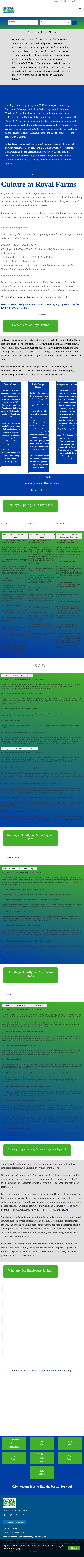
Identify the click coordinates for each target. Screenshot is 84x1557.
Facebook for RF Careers (14, 1522)
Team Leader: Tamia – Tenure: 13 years (42, 535)
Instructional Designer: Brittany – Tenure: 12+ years (24, 1005)
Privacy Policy (12, 1548)
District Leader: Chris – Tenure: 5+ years (19, 868)
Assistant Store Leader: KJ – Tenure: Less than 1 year (69, 535)
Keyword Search (11, 19)
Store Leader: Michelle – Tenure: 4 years (17, 676)
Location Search (43, 19)
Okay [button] (74, 1548)
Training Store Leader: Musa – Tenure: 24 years (20, 749)
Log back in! (73, 1)
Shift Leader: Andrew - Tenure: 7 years (15, 535)
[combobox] (23, 23)
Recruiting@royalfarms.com (13, 1533)
